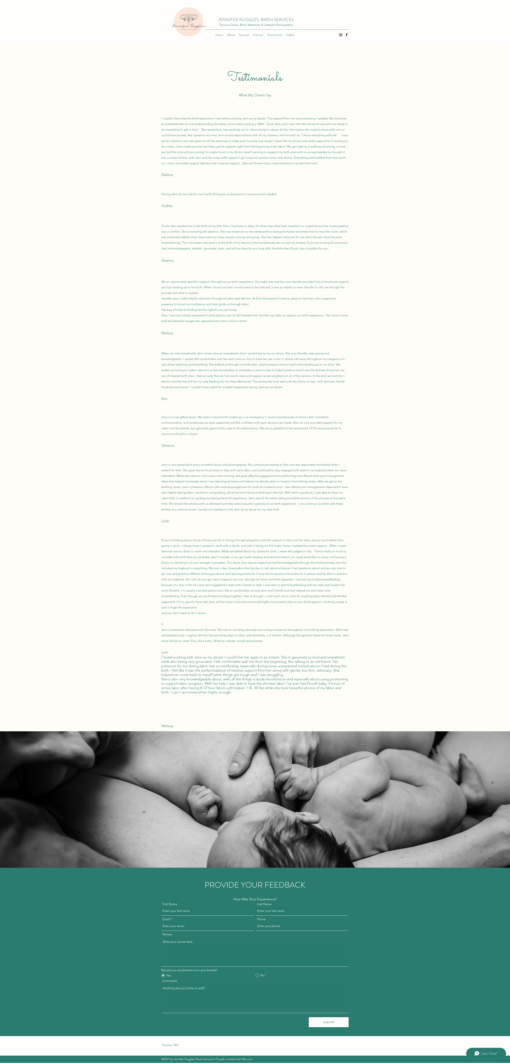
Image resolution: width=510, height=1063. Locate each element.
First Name (170, 904)
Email (166, 919)
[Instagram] (341, 35)
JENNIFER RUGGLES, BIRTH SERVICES (256, 20)
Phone (261, 919)
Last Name (264, 904)
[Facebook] (347, 35)
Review (167, 934)
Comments (170, 980)
